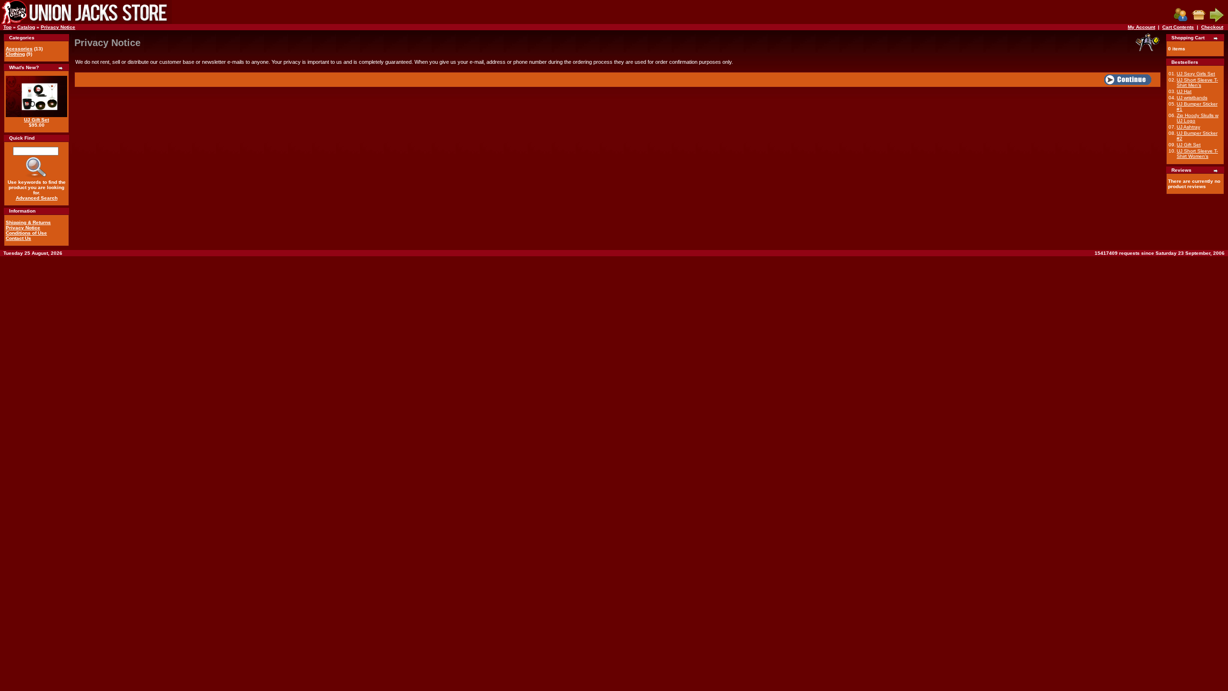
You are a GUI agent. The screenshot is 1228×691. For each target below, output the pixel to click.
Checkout (1212, 27)
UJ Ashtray (1188, 127)
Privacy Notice (58, 27)
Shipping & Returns (28, 222)
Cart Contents (1178, 27)
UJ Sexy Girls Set (1196, 73)
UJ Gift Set (36, 119)
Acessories (19, 48)
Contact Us (18, 238)
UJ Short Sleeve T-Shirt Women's (1197, 153)
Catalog (26, 27)
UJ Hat (1184, 91)
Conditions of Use (26, 233)
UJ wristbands (1192, 97)
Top (7, 27)
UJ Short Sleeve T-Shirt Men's (1197, 82)
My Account (1141, 27)
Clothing (15, 54)
